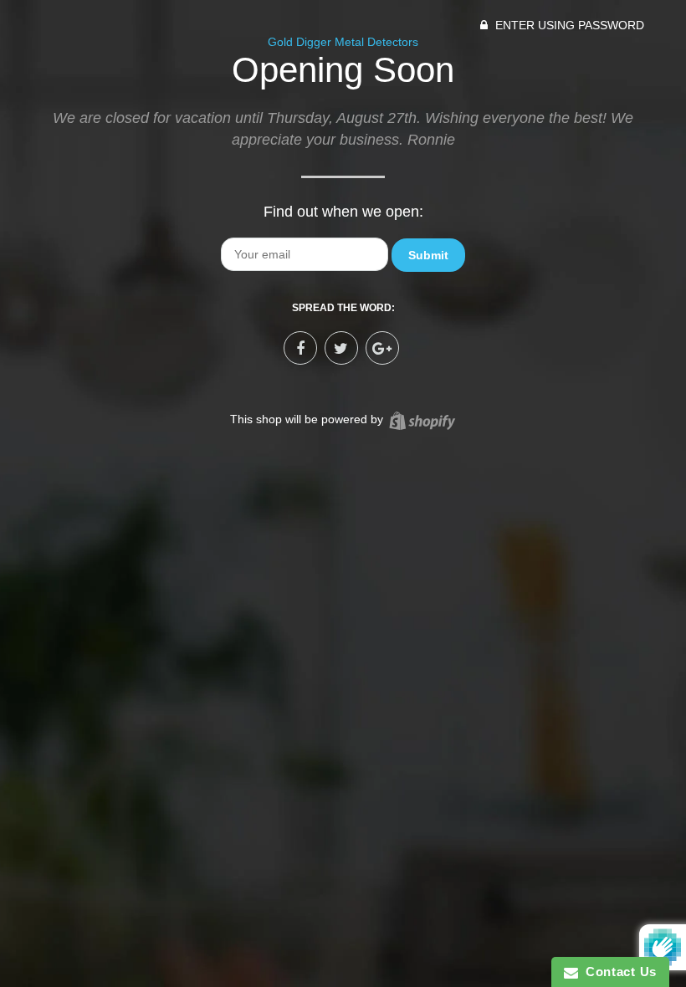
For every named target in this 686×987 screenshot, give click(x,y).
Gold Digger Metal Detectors (343, 42)
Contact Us (617, 971)
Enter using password (568, 25)
